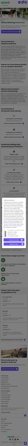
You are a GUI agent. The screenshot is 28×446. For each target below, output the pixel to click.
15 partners (14, 224)
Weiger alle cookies (14, 244)
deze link (6, 222)
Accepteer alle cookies (14, 240)
